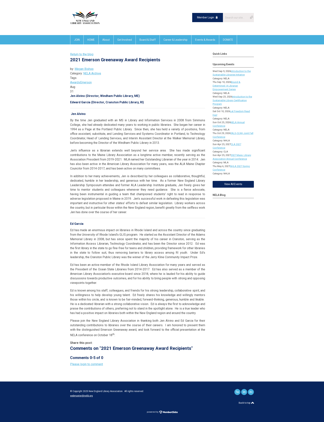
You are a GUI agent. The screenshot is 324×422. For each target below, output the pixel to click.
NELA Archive (92, 73)
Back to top (245, 403)
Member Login (205, 17)
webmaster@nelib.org (81, 395)
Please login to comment (86, 364)
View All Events (233, 184)
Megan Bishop (84, 69)
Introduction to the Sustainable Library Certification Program (232, 100)
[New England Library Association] (85, 26)
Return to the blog (81, 54)
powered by (153, 412)
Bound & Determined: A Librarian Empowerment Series (226, 86)
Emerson (86, 82)
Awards (75, 82)
